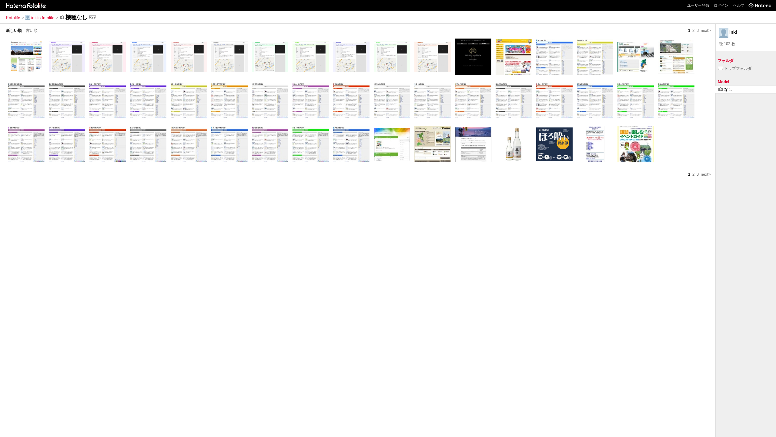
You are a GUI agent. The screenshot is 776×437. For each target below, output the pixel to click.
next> (706, 30)
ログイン (721, 5)
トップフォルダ (738, 68)
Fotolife (13, 17)
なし (728, 89)
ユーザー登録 (698, 5)
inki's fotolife (43, 17)
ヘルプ (738, 5)
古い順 (32, 30)
